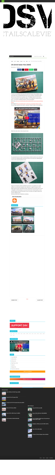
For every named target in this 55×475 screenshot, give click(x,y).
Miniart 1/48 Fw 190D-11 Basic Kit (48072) (13, 413)
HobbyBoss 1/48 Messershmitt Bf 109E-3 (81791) (40, 423)
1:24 (21, 333)
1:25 (11, 335)
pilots (27, 61)
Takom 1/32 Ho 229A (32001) (37, 429)
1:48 (13, 333)
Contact (47, 457)
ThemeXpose (7, 457)
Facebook (19, 69)
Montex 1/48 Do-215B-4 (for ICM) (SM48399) (39, 413)
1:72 (16, 333)
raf (29, 61)
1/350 (43, 333)
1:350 (41, 333)
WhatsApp (31, 69)
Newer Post (14, 300)
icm (24, 61)
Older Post (40, 300)
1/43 (13, 335)
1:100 (38, 333)
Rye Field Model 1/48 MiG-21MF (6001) (12, 418)
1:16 (29, 333)
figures (21, 61)
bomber (18, 61)
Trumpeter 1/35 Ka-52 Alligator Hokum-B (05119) (40, 434)
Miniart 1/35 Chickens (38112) (11, 407)
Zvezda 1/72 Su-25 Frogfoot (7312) (12, 397)
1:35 (11, 333)
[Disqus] (27, 252)
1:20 (35, 333)
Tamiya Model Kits (14, 357)
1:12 (32, 333)
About (44, 457)
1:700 (27, 333)
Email (35, 69)
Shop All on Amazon (28, 371)
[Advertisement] (27, 46)
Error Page (51, 457)
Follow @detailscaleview (28, 379)
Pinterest (26, 69)
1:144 (24, 333)
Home (41, 457)
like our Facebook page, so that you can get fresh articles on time (29, 103)
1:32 (18, 333)
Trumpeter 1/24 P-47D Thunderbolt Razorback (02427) (15, 402)
